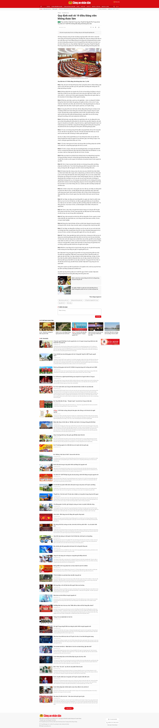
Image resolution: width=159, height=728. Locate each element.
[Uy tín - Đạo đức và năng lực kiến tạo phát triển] (46, 326)
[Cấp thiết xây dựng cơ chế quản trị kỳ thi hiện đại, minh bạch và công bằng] (45, 539)
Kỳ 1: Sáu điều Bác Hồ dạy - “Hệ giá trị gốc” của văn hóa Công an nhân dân (72, 401)
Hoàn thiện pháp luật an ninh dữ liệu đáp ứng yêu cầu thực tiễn (69, 656)
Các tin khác (44, 338)
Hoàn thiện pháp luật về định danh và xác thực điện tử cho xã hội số (71, 687)
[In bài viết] (95, 27)
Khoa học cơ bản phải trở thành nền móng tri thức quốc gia (64, 9)
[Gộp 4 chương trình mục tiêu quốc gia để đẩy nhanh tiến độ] (45, 438)
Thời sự (48, 6)
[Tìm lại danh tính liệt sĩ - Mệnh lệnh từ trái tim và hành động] (45, 649)
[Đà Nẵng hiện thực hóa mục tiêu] (45, 608)
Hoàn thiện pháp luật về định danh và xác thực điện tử (67, 708)
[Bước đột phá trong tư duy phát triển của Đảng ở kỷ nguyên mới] (45, 467)
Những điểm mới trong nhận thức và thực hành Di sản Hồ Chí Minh (70, 565)
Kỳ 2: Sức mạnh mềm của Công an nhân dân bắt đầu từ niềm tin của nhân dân (73, 386)
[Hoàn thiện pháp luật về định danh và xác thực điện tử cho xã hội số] (45, 690)
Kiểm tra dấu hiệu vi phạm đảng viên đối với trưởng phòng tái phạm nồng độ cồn (85, 278)
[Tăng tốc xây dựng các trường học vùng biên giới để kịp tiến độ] (45, 558)
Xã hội (78, 6)
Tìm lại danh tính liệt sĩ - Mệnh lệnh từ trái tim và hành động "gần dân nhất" (72, 646)
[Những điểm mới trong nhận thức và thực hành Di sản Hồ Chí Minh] (45, 568)
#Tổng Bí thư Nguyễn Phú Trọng (91, 300)
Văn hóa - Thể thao (96, 6)
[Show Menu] (41, 6)
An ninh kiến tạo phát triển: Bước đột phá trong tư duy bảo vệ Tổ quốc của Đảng (74, 484)
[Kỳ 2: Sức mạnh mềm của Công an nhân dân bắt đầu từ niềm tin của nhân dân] (45, 389)
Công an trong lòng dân (69, 6)
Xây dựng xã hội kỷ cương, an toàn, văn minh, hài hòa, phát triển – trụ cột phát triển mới (75, 525)
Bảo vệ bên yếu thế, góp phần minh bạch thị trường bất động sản (70, 546)
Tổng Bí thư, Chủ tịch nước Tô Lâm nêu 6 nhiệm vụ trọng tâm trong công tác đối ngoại (75, 494)
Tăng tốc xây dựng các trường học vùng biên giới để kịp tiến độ (70, 555)
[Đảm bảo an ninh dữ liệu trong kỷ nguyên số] (45, 598)
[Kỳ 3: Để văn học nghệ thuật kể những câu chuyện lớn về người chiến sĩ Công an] (45, 379)
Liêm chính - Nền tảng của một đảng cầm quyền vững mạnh (68, 514)
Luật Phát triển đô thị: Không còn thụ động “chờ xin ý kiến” (111, 333)
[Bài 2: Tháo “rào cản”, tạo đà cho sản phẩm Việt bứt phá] (45, 669)
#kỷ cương (69, 303)
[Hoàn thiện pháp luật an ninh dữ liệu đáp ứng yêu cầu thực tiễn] (45, 659)
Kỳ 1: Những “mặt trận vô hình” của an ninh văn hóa (66, 454)
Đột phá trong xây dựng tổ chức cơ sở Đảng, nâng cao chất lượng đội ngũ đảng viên (77, 32)
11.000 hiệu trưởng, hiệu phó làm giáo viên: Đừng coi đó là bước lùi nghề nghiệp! (74, 411)
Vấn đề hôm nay (65, 12)
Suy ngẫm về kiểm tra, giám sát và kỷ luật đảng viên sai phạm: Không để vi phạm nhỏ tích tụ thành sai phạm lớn (85, 288)
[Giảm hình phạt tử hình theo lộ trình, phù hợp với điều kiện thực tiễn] (95, 326)
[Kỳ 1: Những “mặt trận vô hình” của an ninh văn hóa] (45, 457)
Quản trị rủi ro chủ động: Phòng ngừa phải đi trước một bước (63, 333)
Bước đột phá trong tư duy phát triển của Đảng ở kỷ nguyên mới (70, 464)
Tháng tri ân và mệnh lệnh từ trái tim (62, 617)
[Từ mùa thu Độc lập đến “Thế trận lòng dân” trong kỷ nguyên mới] (79, 326)
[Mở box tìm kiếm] (114, 6)
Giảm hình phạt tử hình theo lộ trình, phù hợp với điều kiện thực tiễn (95, 334)
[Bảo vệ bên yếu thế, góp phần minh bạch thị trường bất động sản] (45, 549)
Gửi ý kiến (98, 316)
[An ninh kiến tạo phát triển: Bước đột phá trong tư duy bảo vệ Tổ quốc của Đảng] (45, 487)
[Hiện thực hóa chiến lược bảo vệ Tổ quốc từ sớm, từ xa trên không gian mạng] (45, 639)
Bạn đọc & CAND (105, 6)
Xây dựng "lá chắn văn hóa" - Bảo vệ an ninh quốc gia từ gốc (69, 696)
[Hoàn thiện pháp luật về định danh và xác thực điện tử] (45, 710)
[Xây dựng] (45, 699)
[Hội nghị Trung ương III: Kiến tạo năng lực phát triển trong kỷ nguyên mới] (45, 629)
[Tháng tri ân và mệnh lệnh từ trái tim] (45, 620)
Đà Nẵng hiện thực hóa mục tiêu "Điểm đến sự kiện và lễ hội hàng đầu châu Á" (73, 605)
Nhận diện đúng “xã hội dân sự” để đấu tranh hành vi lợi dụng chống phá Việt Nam (74, 422)
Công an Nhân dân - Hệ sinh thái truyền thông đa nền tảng (79, 2)
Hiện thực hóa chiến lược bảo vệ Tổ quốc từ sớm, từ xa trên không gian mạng (73, 636)
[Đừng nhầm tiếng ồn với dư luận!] (45, 722)
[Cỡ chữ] (93, 27)
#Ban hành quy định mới (63, 300)
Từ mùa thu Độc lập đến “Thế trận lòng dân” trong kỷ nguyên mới (79, 334)
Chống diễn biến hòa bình (56, 6)
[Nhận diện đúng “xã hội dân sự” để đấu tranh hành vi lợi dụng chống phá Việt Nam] (45, 425)
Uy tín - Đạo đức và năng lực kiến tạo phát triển (46, 333)
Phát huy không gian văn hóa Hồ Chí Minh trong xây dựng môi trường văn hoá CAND (75, 367)
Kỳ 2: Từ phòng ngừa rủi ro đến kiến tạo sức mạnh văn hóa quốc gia (70, 445)
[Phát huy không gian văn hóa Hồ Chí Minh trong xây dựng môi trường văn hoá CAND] (45, 370)
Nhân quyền (47, 9)
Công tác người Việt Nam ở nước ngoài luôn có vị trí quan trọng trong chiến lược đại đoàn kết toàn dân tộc (75, 341)
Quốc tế (88, 6)
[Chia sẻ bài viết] (90, 27)
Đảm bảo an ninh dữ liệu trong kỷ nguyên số (64, 595)
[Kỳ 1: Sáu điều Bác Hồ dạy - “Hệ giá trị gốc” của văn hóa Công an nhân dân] (45, 404)
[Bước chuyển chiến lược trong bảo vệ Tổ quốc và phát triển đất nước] (45, 679)
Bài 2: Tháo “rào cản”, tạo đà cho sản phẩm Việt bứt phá (67, 666)
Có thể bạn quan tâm (47, 320)
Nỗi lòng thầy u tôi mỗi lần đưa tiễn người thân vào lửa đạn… (69, 585)
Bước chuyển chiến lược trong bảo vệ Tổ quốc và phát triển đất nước (71, 676)
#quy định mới (61, 303)
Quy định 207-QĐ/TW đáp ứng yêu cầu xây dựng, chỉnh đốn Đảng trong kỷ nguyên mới (75, 474)
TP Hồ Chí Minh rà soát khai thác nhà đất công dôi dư (67, 575)
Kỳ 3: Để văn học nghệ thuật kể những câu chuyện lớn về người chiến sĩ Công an (74, 376)
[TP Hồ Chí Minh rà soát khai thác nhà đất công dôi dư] (45, 578)
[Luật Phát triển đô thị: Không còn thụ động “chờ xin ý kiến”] (112, 326)
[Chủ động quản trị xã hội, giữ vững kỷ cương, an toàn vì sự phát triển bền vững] (45, 507)
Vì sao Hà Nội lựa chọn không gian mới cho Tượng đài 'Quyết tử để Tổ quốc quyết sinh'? (74, 354)
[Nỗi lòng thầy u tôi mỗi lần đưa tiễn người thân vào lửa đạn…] (45, 588)
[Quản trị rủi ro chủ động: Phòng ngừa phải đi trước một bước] (63, 326)
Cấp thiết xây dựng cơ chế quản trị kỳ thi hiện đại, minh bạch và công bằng (72, 536)
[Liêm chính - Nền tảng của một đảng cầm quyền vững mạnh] (45, 517)
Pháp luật (83, 6)
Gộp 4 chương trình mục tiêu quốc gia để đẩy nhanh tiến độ (69, 435)
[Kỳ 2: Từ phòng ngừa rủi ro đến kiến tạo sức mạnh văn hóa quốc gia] (45, 448)
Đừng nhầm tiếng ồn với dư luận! (61, 719)
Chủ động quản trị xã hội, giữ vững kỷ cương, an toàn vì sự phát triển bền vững (73, 504)
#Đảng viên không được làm (76, 300)
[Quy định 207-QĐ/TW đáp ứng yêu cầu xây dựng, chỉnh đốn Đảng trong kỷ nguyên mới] (45, 477)
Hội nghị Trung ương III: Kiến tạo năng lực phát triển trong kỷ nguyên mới (72, 626)
